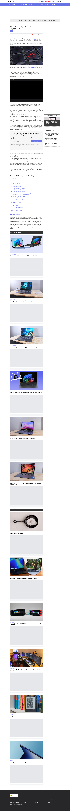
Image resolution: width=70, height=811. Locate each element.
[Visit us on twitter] (43, 1)
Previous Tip (13, 178)
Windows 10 (19, 155)
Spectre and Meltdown (29, 38)
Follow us (34, 34)
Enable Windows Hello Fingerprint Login (19, 189)
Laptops (11, 23)
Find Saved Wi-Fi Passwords (16, 197)
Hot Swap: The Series (42, 20)
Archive (36, 802)
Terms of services (24, 144)
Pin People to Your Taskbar (16, 210)
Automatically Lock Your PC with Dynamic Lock (20, 194)
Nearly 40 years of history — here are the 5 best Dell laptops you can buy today (52, 129)
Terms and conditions (14, 799)
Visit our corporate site (50, 791)
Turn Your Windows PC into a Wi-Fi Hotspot (19, 185)
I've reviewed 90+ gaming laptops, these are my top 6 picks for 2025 (51, 139)
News (11, 31)
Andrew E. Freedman (18, 30)
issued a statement (31, 67)
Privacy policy (37, 799)
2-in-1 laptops (19, 20)
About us (24, 802)
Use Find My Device (15, 201)
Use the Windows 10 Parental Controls (18, 182)
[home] (9, 4)
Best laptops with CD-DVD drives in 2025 (51, 144)
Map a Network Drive (15, 205)
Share (12, 34)
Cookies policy (50, 799)
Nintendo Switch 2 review (30, 20)
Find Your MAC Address (15, 183)
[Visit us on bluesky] (45, 1)
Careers (48, 802)
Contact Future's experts (27, 799)
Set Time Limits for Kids (15, 208)
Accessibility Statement (14, 802)
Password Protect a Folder (16, 186)
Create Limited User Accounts (17, 207)
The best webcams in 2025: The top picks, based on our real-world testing (52, 134)
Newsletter (40, 34)
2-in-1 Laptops (16, 23)
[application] (26, 90)
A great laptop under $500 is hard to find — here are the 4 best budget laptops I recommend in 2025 (52, 123)
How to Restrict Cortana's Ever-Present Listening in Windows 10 (24, 193)
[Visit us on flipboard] (49, 1)
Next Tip (12, 179)
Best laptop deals (52, 20)
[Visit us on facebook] (42, 1)
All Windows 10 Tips (15, 204)
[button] (59, 1)
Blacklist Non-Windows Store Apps (18, 196)
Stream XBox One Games (16, 202)
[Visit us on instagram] (47, 1)
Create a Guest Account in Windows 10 (19, 188)
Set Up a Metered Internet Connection (18, 199)
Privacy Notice (13, 145)
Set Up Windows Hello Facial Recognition (19, 191)
